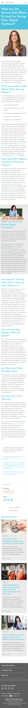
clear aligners (14, 188)
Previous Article (15, 507)
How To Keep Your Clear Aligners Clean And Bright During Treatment (14, 637)
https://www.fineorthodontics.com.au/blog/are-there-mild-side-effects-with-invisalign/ (14, 458)
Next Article (13, 510)
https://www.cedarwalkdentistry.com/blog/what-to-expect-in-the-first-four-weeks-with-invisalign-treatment (14, 473)
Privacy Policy (16, 693)
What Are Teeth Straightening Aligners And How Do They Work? (14, 541)
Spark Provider (18, 423)
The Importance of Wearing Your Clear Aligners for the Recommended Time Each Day (12, 589)
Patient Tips (8, 491)
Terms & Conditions (6, 693)
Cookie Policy (4, 695)
